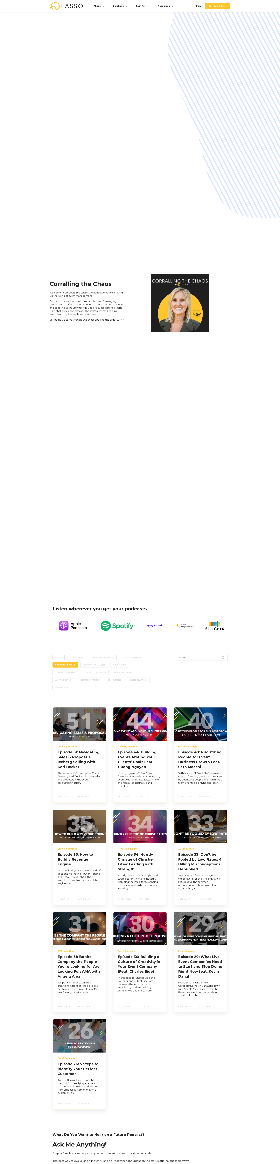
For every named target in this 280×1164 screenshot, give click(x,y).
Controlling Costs (95, 672)
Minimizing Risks (123, 672)
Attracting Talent (94, 665)
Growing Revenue (65, 665)
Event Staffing (138, 680)
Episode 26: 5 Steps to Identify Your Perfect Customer (78, 1069)
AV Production (63, 680)
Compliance (114, 680)
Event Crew (120, 665)
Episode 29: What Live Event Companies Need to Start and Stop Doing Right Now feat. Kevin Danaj (200, 966)
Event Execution (131, 657)
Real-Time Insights (103, 657)
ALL (57, 657)
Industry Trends (90, 680)
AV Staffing (62, 687)
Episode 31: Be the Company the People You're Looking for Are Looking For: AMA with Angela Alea (79, 966)
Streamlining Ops (65, 672)
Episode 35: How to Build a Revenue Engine (75, 859)
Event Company (76, 657)
